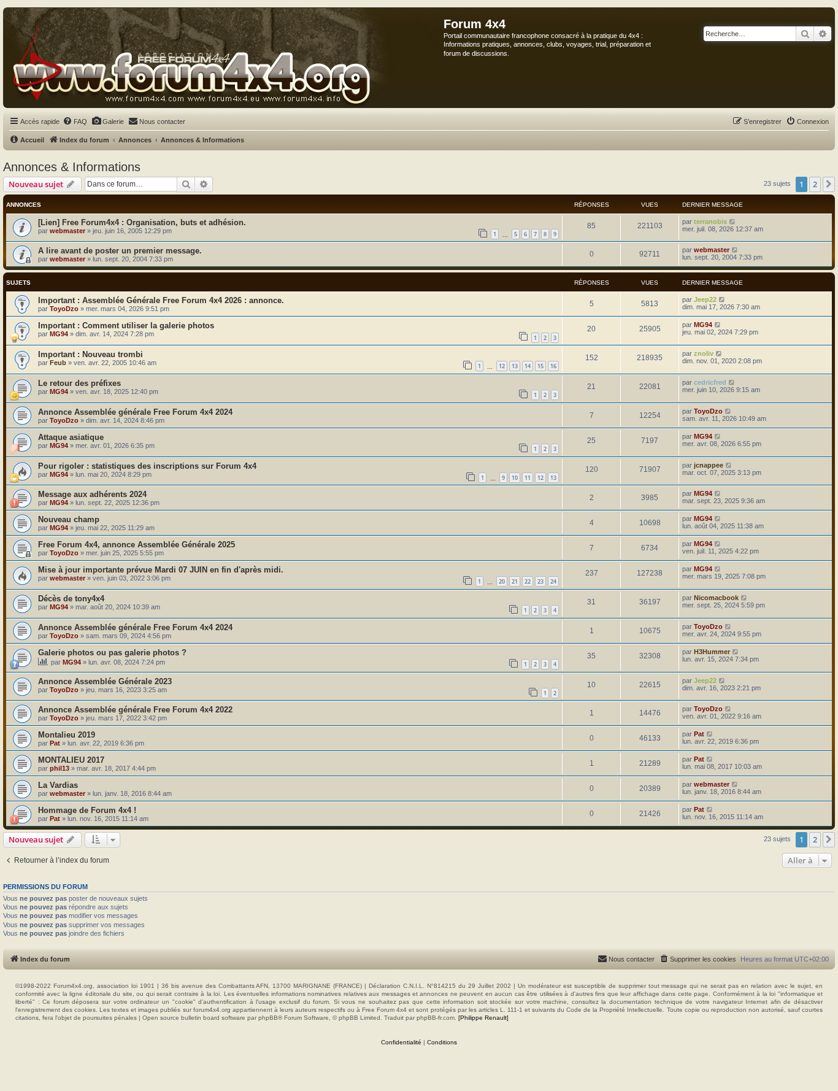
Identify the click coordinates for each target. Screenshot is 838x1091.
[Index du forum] (224, 57)
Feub (58, 362)
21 (515, 581)
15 (540, 366)
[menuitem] (75, 121)
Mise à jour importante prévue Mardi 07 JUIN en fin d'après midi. (160, 569)
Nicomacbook (716, 597)
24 (553, 581)
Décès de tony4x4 (71, 598)
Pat (55, 743)
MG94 (59, 333)
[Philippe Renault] (483, 1017)
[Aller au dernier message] (733, 221)
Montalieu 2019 (66, 734)
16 (553, 366)
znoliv (703, 353)
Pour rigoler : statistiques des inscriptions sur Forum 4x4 (147, 466)
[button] (829, 184)
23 (540, 581)
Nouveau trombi (112, 354)
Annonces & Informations (71, 167)
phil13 (59, 768)
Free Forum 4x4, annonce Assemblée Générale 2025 (136, 544)
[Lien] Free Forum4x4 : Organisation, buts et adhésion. (142, 222)
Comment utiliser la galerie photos (148, 325)
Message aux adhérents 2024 (92, 494)
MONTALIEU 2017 (71, 760)
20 (502, 581)
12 (502, 366)
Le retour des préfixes (79, 383)
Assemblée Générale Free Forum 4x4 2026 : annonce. (183, 300)
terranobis (710, 221)
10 (515, 478)
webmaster (67, 230)
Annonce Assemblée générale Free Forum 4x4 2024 (135, 412)
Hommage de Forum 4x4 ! (87, 810)
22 (528, 581)
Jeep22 (705, 299)
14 (528, 366)
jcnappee (708, 465)
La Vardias (58, 785)
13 (515, 366)
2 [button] (815, 184)
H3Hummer (712, 651)
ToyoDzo (64, 308)
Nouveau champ (68, 519)
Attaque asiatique (71, 437)
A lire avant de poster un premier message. (120, 250)
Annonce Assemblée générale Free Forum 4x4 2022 (135, 709)
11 (528, 478)
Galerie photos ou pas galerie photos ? (112, 652)
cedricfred (710, 382)
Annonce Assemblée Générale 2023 (105, 681)
